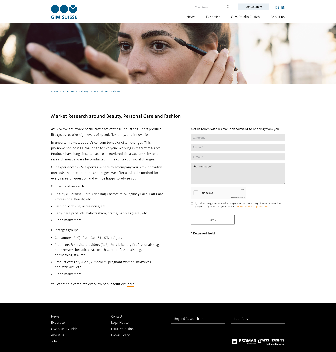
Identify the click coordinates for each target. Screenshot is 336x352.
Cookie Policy (120, 335)
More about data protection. (253, 206)
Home (54, 91)
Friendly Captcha (238, 197)
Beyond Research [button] (186, 318)
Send (213, 220)
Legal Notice (120, 322)
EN (283, 7)
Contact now (254, 7)
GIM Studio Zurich (245, 17)
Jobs (54, 341)
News (191, 17)
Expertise (213, 17)
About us (278, 17)
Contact (116, 316)
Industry (83, 91)
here (130, 284)
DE (277, 7)
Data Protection (122, 329)
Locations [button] (241, 318)
